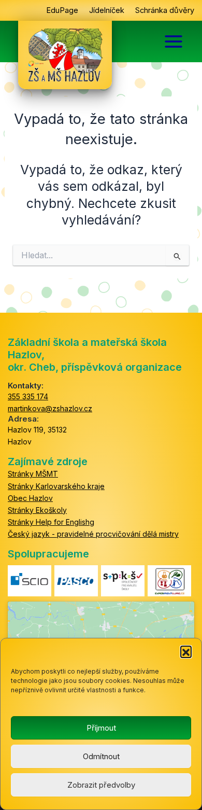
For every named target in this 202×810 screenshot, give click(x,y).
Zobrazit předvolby (101, 785)
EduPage (62, 10)
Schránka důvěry (164, 10)
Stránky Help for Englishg (51, 522)
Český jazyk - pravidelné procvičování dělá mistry (93, 533)
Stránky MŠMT (33, 473)
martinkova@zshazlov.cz (50, 408)
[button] (186, 651)
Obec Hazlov (30, 498)
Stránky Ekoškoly (37, 510)
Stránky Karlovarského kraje (56, 486)
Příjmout (101, 728)
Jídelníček (106, 10)
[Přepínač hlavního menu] (173, 41)
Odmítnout (101, 756)
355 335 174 (28, 396)
